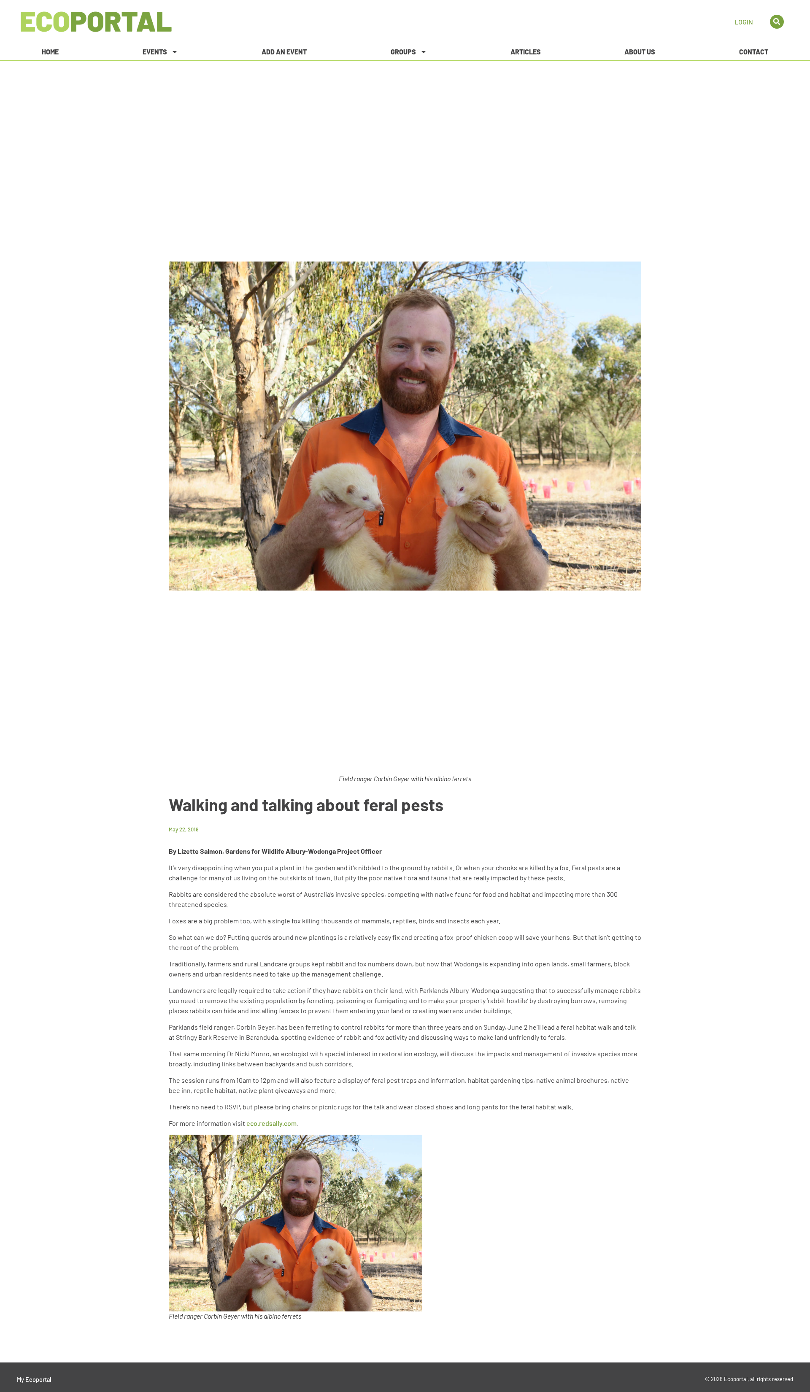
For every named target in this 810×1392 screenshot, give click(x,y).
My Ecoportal (34, 1379)
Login (743, 22)
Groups (403, 52)
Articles (525, 52)
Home (50, 52)
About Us (639, 52)
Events (155, 52)
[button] (777, 22)
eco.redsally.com (271, 1123)
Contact (753, 52)
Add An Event (284, 52)
